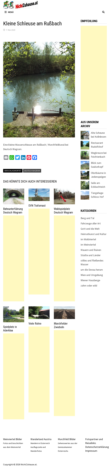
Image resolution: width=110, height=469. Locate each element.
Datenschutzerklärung (97, 447)
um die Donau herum (92, 269)
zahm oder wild (89, 285)
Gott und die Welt (90, 228)
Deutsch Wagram (32, 170)
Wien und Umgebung (92, 275)
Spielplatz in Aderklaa (10, 328)
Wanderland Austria (41, 439)
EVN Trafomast (37, 205)
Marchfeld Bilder (67, 439)
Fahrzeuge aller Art (91, 223)
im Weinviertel (88, 244)
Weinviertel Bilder (12, 439)
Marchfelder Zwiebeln (61, 325)
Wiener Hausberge (90, 280)
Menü (11, 12)
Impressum (91, 450)
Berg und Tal (87, 218)
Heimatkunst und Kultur (93, 234)
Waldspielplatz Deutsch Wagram (63, 210)
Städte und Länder (91, 255)
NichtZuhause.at (29, 464)
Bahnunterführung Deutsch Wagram (13, 210)
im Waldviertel (88, 239)
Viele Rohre (35, 323)
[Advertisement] (13, 258)
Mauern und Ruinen (91, 250)
